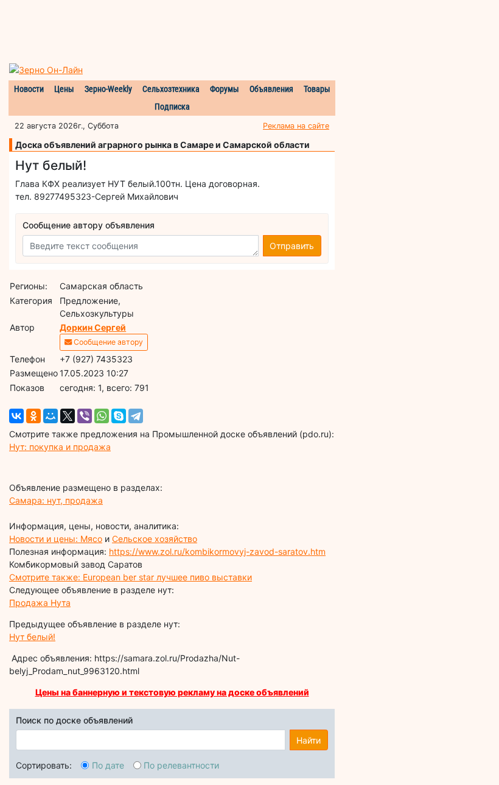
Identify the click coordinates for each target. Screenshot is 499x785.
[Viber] (84, 416)
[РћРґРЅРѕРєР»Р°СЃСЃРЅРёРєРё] (33, 416)
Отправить (292, 246)
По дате (108, 765)
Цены (64, 89)
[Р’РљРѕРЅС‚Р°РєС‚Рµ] (16, 416)
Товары (317, 89)
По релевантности (181, 765)
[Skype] (118, 416)
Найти (308, 740)
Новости (29, 89)
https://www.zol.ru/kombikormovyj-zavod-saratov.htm (217, 551)
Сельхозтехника (171, 89)
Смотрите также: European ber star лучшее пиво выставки (130, 577)
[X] (67, 416)
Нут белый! (32, 637)
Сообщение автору (107, 342)
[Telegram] (135, 416)
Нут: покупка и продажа (60, 447)
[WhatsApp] (101, 416)
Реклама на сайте (296, 125)
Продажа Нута (40, 602)
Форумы (224, 89)
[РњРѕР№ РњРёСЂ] (50, 416)
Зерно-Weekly (108, 89)
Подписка (172, 106)
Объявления (271, 89)
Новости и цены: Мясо (55, 538)
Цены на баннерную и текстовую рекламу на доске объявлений (172, 692)
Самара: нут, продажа (56, 500)
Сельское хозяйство (154, 538)
